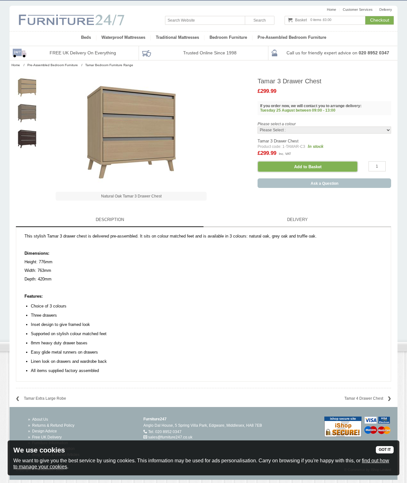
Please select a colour (277, 124)
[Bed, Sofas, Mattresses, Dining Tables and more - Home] (71, 17)
